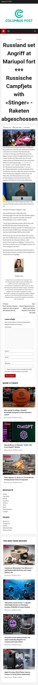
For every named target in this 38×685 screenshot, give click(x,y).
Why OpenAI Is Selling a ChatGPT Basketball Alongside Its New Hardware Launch (18, 412)
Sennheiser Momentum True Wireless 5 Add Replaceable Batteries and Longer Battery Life (18, 570)
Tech (4, 505)
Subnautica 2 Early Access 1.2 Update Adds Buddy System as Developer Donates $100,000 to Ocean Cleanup (18, 605)
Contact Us (6, 523)
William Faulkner (18, 417)
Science (5, 503)
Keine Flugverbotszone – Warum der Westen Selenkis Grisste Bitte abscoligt (27, 308)
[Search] (35, 31)
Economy (6, 500)
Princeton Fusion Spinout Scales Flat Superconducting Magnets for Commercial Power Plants (17, 640)
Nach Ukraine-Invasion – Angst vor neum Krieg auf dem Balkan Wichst (11, 307)
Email (7, 357)
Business (7, 651)
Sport (4, 507)
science (7, 616)
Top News (18, 39)
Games (7, 582)
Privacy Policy (7, 530)
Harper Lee (8, 127)
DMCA (5, 526)
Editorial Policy (7, 528)
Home (5, 494)
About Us (6, 521)
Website (7, 363)
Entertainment (7, 509)
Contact (5, 511)
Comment (8, 327)
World (5, 498)
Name (7, 351)
